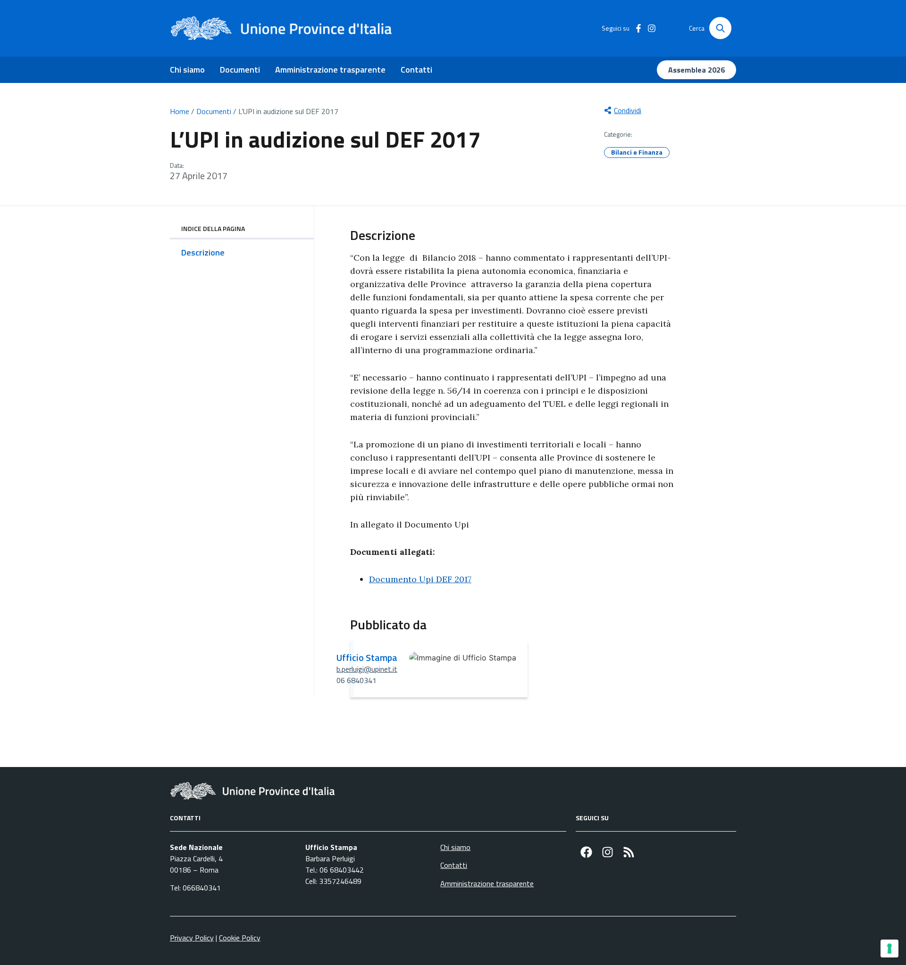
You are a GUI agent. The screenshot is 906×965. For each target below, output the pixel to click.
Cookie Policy (239, 937)
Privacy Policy (192, 937)
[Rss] (628, 852)
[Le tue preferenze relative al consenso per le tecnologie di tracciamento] (889, 948)
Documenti (240, 69)
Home (179, 111)
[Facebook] (586, 852)
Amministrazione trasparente (330, 69)
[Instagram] (607, 852)
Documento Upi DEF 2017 (420, 579)
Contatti (416, 69)
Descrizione (203, 252)
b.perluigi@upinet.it (366, 669)
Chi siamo (187, 69)
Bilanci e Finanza (637, 152)
